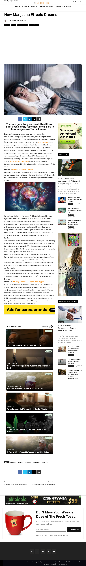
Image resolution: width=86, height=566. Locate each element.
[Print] (39, 119)
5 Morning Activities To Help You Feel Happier (28, 282)
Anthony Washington (64, 183)
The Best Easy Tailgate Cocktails (15, 484)
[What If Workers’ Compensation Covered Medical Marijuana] (70, 314)
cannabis (13, 462)
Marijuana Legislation (22, 25)
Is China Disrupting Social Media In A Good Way (74, 210)
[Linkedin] (29, 119)
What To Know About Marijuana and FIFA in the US (69, 180)
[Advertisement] (43, 45)
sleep (43, 462)
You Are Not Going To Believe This (43, 484)
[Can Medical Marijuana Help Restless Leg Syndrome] (62, 362)
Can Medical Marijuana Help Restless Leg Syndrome (74, 361)
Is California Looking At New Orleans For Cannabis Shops (74, 222)
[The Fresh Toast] (43, 3)
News (31, 25)
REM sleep (28, 462)
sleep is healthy (43, 142)
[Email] (34, 119)
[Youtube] (54, 551)
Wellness (36, 25)
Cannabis (7, 25)
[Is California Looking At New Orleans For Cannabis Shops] (62, 222)
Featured (13, 25)
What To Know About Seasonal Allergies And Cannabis (75, 199)
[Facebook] (20, 119)
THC (48, 462)
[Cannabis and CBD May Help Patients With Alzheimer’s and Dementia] (62, 349)
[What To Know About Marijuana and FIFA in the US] (70, 167)
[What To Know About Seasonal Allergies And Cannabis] (62, 200)
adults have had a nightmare (19, 161)
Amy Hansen (12, 20)
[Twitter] (25, 119)
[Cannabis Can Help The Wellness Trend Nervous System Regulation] (62, 372)
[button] (80, 7)
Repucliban (36, 462)
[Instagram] (37, 551)
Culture (60, 175)
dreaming (20, 462)
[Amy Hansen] (5, 21)
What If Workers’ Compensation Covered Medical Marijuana (67, 328)
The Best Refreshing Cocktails (22, 169)
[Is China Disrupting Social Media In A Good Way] (62, 210)
